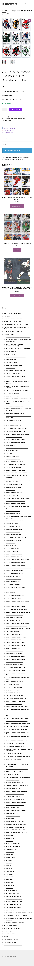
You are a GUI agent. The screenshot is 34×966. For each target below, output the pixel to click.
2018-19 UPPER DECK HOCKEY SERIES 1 (15, 659)
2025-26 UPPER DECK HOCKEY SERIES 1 (15, 379)
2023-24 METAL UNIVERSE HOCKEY (14, 484)
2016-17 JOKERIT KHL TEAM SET (14, 902)
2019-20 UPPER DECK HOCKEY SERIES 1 (15, 645)
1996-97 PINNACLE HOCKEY (12, 780)
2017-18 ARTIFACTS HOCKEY (13, 690)
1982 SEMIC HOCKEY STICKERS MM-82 (15, 923)
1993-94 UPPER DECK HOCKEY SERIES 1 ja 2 (16, 791)
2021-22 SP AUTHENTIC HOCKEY (14, 590)
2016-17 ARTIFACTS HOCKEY (13, 693)
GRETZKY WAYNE (10, 838)
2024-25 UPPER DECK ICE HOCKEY (14, 423)
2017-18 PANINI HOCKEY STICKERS (14, 664)
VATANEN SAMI (9, 888)
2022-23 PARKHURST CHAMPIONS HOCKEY (16, 537)
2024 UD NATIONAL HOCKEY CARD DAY (15, 464)
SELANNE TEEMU (10, 882)
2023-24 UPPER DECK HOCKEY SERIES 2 (15, 501)
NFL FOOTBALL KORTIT (10, 934)
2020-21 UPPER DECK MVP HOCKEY (14, 634)
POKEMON (6, 936)
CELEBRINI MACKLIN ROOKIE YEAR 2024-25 (16, 824)
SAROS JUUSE (9, 879)
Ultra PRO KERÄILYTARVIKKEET (11, 939)
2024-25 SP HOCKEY (10, 453)
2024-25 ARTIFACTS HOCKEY (13, 459)
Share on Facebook (9, 128)
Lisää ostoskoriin (15, 109)
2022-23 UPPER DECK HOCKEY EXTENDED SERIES (18, 559)
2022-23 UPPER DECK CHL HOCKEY (14, 554)
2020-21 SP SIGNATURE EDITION (14, 617)
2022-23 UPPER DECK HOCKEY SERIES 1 (15, 565)
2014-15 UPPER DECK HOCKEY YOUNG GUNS (16, 741)
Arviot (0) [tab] (4, 139)
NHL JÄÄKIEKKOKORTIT (14, 10)
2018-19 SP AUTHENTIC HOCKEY (14, 653)
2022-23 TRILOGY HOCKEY (12, 551)
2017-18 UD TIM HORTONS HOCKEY (14, 687)
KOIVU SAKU (9, 860)
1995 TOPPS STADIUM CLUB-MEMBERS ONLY (17, 785)
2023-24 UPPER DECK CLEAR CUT (14, 437)
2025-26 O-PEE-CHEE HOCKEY (13, 393)
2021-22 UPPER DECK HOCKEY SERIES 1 (15, 606)
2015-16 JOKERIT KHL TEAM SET (14, 904)
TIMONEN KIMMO (10, 885)
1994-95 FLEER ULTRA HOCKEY (13, 788)
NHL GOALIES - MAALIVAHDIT (13, 843)
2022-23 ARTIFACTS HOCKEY (13, 526)
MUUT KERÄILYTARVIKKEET (10, 942)
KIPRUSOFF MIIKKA (10, 857)
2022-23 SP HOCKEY (10, 543)
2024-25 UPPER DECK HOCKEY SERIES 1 (15, 442)
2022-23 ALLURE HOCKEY (12, 523)
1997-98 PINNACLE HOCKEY (12, 774)
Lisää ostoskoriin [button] (17, 206)
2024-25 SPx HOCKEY (11, 445)
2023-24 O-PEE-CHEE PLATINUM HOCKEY (16, 470)
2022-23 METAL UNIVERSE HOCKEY (14, 529)
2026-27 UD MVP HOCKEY (12, 354)
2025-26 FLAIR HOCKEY (11, 362)
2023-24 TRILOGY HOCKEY (12, 495)
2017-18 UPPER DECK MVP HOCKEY (14, 682)
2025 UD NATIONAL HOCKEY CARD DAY (15, 413)
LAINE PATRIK (9, 868)
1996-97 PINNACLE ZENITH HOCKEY (14, 783)
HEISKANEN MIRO (10, 852)
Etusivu (5, 10)
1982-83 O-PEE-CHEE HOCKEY (13, 816)
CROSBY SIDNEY (10, 835)
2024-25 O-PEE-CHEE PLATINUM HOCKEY (16, 431)
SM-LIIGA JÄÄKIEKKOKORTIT (11, 925)
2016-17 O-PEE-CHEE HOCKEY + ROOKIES (16, 698)
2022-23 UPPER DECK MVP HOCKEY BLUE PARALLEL (18, 568)
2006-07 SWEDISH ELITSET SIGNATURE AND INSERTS (19, 913)
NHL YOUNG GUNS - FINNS (12, 893)
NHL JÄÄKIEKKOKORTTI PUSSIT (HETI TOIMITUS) (18, 337)
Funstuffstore (9, 3)
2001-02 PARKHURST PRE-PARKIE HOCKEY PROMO (18, 756)
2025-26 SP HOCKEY (10, 368)
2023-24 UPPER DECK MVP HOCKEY (14, 521)
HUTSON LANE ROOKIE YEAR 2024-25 (15, 827)
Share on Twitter (9, 126)
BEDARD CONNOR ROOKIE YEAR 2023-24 (15, 821)
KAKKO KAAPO (9, 855)
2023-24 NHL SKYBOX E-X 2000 (13, 467)
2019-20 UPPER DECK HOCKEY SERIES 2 (15, 642)
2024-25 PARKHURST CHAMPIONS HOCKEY (16, 428)
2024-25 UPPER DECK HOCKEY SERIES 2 (15, 439)
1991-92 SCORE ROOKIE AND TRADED (15, 794)
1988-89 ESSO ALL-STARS (12, 813)
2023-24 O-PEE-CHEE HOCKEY (13, 511)
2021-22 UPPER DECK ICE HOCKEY (14, 598)
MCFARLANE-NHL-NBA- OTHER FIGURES (13, 331)
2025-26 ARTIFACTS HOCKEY (13, 396)
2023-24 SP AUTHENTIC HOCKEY (14, 487)
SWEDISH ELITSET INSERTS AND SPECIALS (16, 910)
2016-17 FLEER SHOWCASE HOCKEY (14, 695)
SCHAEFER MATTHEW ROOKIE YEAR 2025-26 (16, 832)
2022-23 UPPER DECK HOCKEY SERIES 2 (15, 562)
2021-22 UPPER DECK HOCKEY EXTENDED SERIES (18, 601)
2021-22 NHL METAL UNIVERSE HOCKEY (15, 587)
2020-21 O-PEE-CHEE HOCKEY (13, 631)
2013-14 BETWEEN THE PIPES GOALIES (15, 743)
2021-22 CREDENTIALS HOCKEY (13, 579)
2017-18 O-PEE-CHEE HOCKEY (13, 684)
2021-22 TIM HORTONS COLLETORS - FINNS (16, 609)
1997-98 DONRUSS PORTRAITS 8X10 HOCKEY (17, 769)
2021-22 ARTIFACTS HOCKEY (13, 576)
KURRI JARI (8, 866)
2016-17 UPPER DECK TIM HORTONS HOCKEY (17, 718)
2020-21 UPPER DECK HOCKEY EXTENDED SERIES (18, 623)
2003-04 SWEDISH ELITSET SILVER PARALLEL (17, 915)
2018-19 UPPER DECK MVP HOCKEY (14, 662)
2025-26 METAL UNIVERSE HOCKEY (14, 365)
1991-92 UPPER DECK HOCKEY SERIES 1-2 (16, 802)
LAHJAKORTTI (7, 316)
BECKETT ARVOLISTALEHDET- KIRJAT (13, 945)
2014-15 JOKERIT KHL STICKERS (14, 907)
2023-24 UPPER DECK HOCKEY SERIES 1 (15, 504)
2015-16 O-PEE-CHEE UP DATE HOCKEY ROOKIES (17, 726)
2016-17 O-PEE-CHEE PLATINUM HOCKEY (16, 701)
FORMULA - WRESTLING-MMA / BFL (12, 321)
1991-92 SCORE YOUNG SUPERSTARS (15, 799)
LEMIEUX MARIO (9, 841)
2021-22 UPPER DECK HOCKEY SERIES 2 (15, 604)
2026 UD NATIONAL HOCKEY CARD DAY (15, 370)
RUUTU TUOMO (9, 877)
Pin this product (9, 130)
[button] (29, 20)
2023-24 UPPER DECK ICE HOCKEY (14, 492)
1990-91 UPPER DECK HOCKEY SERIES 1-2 (16, 810)
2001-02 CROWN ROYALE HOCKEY (14, 753)
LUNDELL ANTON (10, 871)
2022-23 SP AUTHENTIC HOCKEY (14, 540)
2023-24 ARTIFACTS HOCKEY (13, 513)
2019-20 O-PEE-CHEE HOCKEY (13, 648)
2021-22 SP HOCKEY (10, 593)
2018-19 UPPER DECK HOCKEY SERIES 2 (15, 656)
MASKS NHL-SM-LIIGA (11, 351)
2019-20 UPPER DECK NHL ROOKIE (14, 640)
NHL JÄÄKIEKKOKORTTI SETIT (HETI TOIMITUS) (18, 348)
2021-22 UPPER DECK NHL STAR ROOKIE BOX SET (18, 612)
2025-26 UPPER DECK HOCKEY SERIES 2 (15, 376)
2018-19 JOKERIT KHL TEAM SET (14, 896)
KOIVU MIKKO (9, 863)
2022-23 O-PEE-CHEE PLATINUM (13, 534)
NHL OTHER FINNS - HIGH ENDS (13, 890)
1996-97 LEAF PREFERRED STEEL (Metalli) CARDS (18, 777)
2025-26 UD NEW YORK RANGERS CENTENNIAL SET (18, 390)
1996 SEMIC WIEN (10, 819)
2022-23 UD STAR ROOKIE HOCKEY (14, 570)
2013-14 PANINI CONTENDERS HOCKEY (15, 746)
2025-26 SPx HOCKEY (11, 359)
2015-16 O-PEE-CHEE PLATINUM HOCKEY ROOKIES (18, 723)
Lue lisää (17, 250)
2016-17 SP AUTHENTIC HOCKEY (14, 704)
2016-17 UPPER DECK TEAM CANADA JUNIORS (17, 706)
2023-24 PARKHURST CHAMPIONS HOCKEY (16, 473)
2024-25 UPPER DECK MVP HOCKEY (14, 462)
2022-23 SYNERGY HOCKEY (12, 548)
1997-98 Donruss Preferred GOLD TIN (15, 772)
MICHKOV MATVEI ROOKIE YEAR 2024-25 (15, 830)
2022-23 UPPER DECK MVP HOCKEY (14, 573)
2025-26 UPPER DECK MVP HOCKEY (14, 406)
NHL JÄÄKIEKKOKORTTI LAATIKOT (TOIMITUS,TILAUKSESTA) (14, 345)
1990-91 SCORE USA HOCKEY (13, 807)
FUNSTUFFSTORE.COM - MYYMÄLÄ (12, 313)
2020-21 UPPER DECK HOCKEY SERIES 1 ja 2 (16, 626)
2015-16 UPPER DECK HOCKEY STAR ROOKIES (17, 729)
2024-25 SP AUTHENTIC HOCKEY (14, 118)
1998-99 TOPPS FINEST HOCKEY (13, 759)
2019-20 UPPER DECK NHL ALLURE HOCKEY (16, 637)
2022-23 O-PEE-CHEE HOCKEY (13, 532)
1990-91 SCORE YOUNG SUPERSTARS (15, 805)
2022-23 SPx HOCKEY (11, 546)
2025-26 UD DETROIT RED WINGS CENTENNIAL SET (18, 399)
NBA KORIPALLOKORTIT (10, 931)
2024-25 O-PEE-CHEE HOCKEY (13, 456)
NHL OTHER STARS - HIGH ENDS (13, 846)
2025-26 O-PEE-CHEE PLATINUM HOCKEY (16, 357)
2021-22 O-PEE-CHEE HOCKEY (13, 581)
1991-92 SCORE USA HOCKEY (13, 796)
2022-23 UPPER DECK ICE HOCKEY (14, 557)
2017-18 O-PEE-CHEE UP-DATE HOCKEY (15, 670)
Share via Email (9, 132)
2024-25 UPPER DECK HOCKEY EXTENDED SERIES (18, 434)
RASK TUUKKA (9, 874)
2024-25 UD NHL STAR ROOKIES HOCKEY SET (17, 448)
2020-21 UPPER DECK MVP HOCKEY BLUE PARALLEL (18, 628)
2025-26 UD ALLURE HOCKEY (13, 373)
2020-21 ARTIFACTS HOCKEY (13, 620)
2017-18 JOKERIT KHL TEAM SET (14, 899)
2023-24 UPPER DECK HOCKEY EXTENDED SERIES (18, 498)
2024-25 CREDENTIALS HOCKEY (13, 426)
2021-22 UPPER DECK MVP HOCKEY (14, 615)
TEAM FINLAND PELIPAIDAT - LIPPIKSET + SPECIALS (16, 324)
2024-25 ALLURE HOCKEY (12, 451)
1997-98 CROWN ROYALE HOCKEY (14, 762)
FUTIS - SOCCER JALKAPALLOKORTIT (13, 928)
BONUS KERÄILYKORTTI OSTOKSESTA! (13, 319)
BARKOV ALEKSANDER (11, 849)
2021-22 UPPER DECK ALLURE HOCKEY (15, 595)
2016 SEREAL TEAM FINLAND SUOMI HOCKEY (16, 721)
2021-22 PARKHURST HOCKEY (13, 584)
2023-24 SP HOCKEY (10, 490)
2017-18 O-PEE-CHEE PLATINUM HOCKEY (16, 667)
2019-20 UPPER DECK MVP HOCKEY (14, 651)
